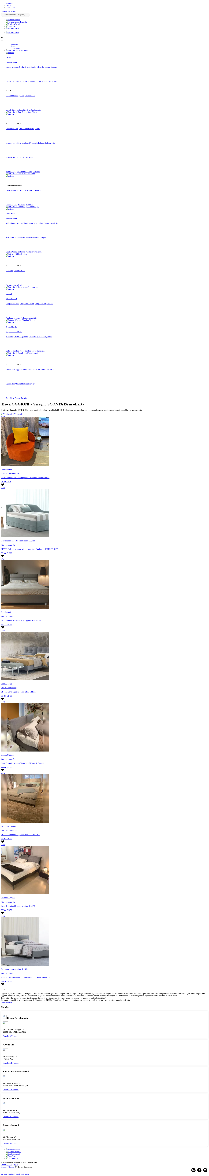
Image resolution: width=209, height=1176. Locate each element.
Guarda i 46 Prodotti (11, 1036)
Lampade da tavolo (27, 304)
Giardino (32, 320)
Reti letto (29, 205)
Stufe (20, 285)
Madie (37, 129)
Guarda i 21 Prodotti (11, 1090)
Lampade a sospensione (44, 304)
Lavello (9, 110)
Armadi (9, 190)
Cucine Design (24, 67)
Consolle (9, 129)
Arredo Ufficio (31, 369)
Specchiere (10, 398)
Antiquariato (10, 369)
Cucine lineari (53, 81)
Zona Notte (30, 174)
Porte (16, 285)
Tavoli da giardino (38, 351)
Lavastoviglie (30, 96)
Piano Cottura (17, 110)
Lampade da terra (12, 304)
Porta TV (20, 157)
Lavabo (18, 237)
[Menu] (2, 40)
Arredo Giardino (11, 327)
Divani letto (23, 129)
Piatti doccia (26, 237)
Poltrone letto (50, 143)
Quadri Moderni (21, 384)
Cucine (25, 50)
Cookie (11, 1167)
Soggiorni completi (19, 172)
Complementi (33, 353)
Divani (15, 129)
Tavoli (29, 172)
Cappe (8, 96)
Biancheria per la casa (46, 369)
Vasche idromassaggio (34, 252)
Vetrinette (36, 172)
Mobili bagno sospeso (14, 223)
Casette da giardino (21, 337)
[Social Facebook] (199, 1172)
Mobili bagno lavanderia (48, 223)
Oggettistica (10, 384)
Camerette (16, 190)
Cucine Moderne (12, 67)
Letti (15, 205)
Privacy (4, 1167)
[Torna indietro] (10, 53)
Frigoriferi (20, 96)
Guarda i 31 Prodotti (11, 1063)
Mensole (9, 143)
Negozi (8, 5)
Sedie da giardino (12, 351)
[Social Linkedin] (193, 1172)
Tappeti (17, 398)
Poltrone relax (11, 157)
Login (27, 1174)
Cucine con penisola (13, 81)
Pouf (26, 157)
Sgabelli (9, 172)
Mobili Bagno (10, 214)
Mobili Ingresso (19, 143)
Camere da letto (26, 190)
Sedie (31, 157)
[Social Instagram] (205, 1172)
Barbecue (9, 337)
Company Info (6, 1165)
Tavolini (24, 398)
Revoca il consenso (25, 1167)
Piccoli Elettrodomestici (32, 110)
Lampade (9, 294)
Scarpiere (31, 384)
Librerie (31, 129)
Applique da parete (13, 318)
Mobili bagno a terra (30, 223)
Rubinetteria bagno (38, 237)
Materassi (21, 205)
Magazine (9, 3)
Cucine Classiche (37, 67)
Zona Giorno (32, 112)
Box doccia (10, 237)
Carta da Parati (19, 271)
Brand (16, 1165)
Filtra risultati (19, 414)
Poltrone (41, 143)
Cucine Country (51, 67)
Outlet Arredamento (8, 11)
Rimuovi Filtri (6, 1002)
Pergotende (47, 337)
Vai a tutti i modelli (11, 62)
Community (10, 7)
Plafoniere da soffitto (29, 318)
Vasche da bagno (18, 252)
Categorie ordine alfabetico (14, 331)
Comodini (9, 205)
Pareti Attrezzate (31, 143)
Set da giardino (25, 351)
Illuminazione (33, 287)
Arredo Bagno (33, 207)
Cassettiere (37, 190)
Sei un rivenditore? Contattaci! (12, 1174)
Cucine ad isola (41, 81)
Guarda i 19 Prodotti (11, 1117)
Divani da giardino (36, 337)
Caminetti (9, 271)
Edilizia (24, 254)
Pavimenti (9, 285)
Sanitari (9, 252)
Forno (13, 96)
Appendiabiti (21, 369)
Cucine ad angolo (28, 81)
